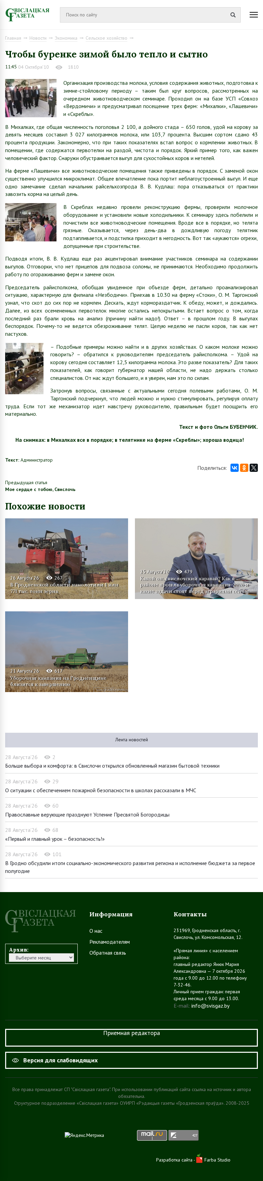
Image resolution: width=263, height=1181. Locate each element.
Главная (13, 38)
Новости (38, 38)
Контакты (190, 914)
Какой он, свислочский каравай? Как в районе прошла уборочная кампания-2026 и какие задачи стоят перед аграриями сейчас (194, 584)
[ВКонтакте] (234, 468)
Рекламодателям (109, 941)
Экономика (66, 38)
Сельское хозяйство (106, 38)
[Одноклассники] (244, 468)
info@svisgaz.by (210, 1005)
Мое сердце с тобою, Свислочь (40, 489)
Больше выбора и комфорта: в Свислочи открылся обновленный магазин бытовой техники (112, 765)
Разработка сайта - (176, 1160)
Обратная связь (107, 952)
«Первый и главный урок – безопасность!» (55, 838)
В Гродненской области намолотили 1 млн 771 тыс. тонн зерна (64, 588)
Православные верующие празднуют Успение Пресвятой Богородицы (87, 814)
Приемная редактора (131, 1033)
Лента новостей (131, 740)
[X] (254, 468)
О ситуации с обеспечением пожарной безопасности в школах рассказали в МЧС (100, 790)
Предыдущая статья (26, 482)
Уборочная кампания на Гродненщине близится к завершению (58, 681)
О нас (95, 930)
